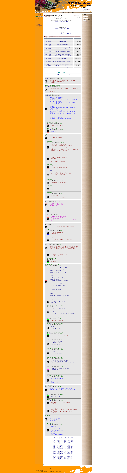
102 (68, 442)
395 (58, 459)
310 (65, 454)
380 (58, 458)
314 (71, 454)
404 (71, 459)
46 (53, 439)
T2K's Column (65, 12)
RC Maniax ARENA (71, 12)
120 (72, 443)
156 (60, 445)
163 (69, 445)
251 (67, 450)
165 (72, 445)
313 (69, 454)
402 (68, 459)
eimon (50, 394)
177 (68, 446)
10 (65, 437)
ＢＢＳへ (80, 68)
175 (65, 446)
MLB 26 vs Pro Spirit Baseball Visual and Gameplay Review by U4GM (62, 64)
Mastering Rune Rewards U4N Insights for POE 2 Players (62, 51)
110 (58, 443)
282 (68, 452)
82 (61, 441)
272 (54, 452)
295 (65, 453)
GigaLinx (50, 12)
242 (54, 450)
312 (68, 454)
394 (57, 459)
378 (56, 458)
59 (71, 439)
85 (65, 441)
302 (54, 454)
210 (72, 448)
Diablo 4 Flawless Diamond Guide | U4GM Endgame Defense (63, 67)
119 (71, 443)
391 (53, 459)
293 (62, 453)
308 (62, 454)
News (43, 12)
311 (67, 454)
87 (68, 441)
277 (61, 452)
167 (54, 446)
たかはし (48, 95)
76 (53, 441)
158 (62, 445)
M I (50, 333)
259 (57, 451)
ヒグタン (51, 358)
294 (64, 453)
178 (69, 446)
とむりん (51, 142)
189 (64, 447)
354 (64, 456)
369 (64, 457)
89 (71, 441)
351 (60, 456)
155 (58, 445)
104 (71, 442)
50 (58, 439)
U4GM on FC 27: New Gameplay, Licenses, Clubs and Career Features (62, 45)
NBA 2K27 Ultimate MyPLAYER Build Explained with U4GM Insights (62, 61)
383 (62, 458)
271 (53, 452)
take (48, 201)
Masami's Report (59, 12)
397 (61, 459)
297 (68, 453)
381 (60, 458)
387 (68, 458)
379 (57, 458)
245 (58, 450)
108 (56, 443)
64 (57, 440)
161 (67, 445)
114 (64, 443)
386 (67, 458)
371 (67, 457)
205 (65, 448)
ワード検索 (68, 74)
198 (56, 448)
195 (72, 447)
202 (61, 448)
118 (69, 443)
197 (54, 448)
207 (68, 448)
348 (56, 456)
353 (62, 456)
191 (67, 447)
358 (69, 456)
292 (61, 453)
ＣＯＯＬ (48, 86)
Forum (46, 12)
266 (67, 451)
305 (58, 454)
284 (71, 452)
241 (53, 450)
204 (64, 448)
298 (69, 453)
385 (65, 458)
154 (57, 445)
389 (71, 458)
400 (65, 459)
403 (69, 459)
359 (71, 456)
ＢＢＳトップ (62, 74)
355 (65, 456)
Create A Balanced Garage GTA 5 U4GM (62, 58)
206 (67, 448)
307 (61, 454)
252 (68, 450)
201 (60, 448)
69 (64, 440)
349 (57, 456)
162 (68, 445)
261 (60, 451)
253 (69, 450)
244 (57, 450)
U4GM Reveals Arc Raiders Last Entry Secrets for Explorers (63, 65)
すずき (48, 386)
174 (64, 446)
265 (65, 451)
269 (71, 451)
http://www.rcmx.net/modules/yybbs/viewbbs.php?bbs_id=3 (63, 33)
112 (61, 443)
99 (64, 442)
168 (56, 446)
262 (61, 451)
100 (65, 442)
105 (72, 442)
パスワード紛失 (85, 21)
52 (61, 439)
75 (72, 440)
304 (57, 454)
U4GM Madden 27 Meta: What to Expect (62, 44)
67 (61, 440)
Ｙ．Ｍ (48, 265)
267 (68, 451)
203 (62, 448)
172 (61, 446)
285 (72, 452)
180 (72, 446)
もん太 (48, 244)
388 (69, 458)
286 (53, 453)
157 (61, 445)
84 (64, 441)
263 (62, 451)
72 (68, 440)
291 (60, 453)
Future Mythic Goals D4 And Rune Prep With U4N (62, 48)
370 (65, 457)
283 (69, 452)
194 (71, 447)
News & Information (39, 18)
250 (65, 450)
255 (72, 450)
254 (71, 450)
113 (62, 443)
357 (68, 456)
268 (69, 451)
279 (64, 452)
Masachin (48, 78)
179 (71, 446)
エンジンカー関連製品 (48, 44)
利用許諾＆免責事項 (39, 470)
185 (58, 447)
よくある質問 (38, 26)
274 (57, 452)
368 (62, 457)
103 (69, 442)
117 (68, 443)
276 (60, 452)
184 (57, 447)
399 (64, 459)
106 (53, 443)
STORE (40, 12)
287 (54, 453)
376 (53, 458)
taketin (50, 237)
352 (61, 456)
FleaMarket (54, 12)
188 (62, 447)
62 (54, 440)
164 (71, 445)
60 (72, 439)
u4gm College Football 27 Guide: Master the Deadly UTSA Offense (63, 55)
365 (58, 457)
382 (61, 458)
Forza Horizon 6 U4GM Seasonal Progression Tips (62, 57)
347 (54, 456)
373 (69, 457)
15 (72, 437)
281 (67, 452)
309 (64, 454)
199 (57, 448)
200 (58, 448)
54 (64, 439)
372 (68, 457)
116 (67, 443)
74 (71, 440)
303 (56, 454)
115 (65, 443)
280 (65, 452)
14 (71, 437)
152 (54, 445)
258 (56, 451)
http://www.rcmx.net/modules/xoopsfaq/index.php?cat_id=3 (63, 21)
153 (56, 445)
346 (53, 456)
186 (60, 447)
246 (60, 450)
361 (53, 457)
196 (53, 448)
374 (71, 457)
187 (61, 447)
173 (62, 446)
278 (62, 452)
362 (54, 457)
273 (56, 452)
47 (54, 439)
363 (56, 457)
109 (57, 443)
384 (64, 458)
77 (54, 441)
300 (72, 453)
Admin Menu (44, 470)
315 (72, 454)
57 (68, 439)
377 (54, 458)
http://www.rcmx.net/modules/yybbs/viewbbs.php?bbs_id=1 (63, 28)
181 (53, 447)
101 (67, 442)
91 (53, 442)
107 (54, 443)
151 (53, 445)
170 (58, 446)
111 (60, 443)
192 (68, 447)
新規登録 (84, 22)
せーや (48, 135)
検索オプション (85, 10)
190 (65, 447)
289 (57, 453)
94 (57, 442)
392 (54, 459)
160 (65, 445)
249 (64, 450)
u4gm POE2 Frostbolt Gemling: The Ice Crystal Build (63, 54)
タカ (50, 230)
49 (57, 439)
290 (58, 453)
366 (60, 457)
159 (64, 445)
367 (61, 457)
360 (72, 456)
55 (65, 439)
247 (61, 450)
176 (67, 446)
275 (58, 452)
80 (58, 441)
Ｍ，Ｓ (50, 376)
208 (69, 448)
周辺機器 (48, 64)
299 (71, 453)
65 (58, 440)
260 (58, 451)
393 (56, 459)
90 (72, 441)
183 (56, 447)
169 (57, 446)
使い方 (65, 74)
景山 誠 (51, 170)
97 (61, 442)
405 (72, 459)
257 (54, 451)
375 (72, 457)
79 (57, 441)
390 (72, 458)
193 (69, 447)
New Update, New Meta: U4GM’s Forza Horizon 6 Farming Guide (62, 47)
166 (53, 446)
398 (62, 459)
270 (72, 451)
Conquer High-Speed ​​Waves (62, 41)
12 (68, 437)
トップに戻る (57, 74)
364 (57, 457)
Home (37, 12)
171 (60, 446)
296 (67, 453)
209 (71, 448)
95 (58, 442)
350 (58, 456)
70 (65, 440)
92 (54, 442)
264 (64, 451)
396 (60, 459)
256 (53, 451)
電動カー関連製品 (48, 41)
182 (54, 447)
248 (62, 450)
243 (56, 450)
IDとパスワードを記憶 (87, 19)
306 (60, 454)
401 (67, 459)
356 (67, 456)
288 (56, 453)
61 (53, 440)
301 (53, 454)
